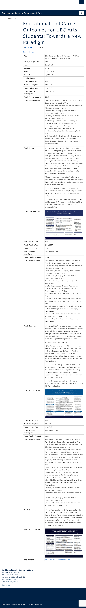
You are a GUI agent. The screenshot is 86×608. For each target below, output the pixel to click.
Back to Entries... (29, 52)
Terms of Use (21, 604)
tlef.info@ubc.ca (12, 582)
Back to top (6, 585)
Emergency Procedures (9, 604)
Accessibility (38, 604)
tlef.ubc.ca (12, 579)
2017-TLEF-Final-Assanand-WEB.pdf (57, 559)
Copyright (30, 604)
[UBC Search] (81, 2)
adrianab (28, 47)
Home (5, 19)
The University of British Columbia (37, 4)
